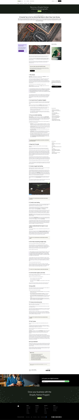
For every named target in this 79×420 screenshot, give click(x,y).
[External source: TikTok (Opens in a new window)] (57, 417)
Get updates (56, 86)
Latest (28, 3)
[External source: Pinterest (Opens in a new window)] (60, 417)
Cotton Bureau (41, 330)
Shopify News (21, 3)
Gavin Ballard (38, 208)
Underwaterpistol (46, 116)
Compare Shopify (46, 408)
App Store (36, 409)
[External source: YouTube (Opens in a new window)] (54, 417)
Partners (36, 410)
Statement (44, 76)
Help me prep (32, 70)
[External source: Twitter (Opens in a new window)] (47, 370)
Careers (27, 409)
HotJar (36, 218)
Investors (28, 410)
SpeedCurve (38, 172)
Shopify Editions (28, 408)
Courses (45, 410)
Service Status (55, 410)
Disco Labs (44, 208)
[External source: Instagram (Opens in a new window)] (56, 417)
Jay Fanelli (30, 330)
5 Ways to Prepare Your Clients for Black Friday (36, 359)
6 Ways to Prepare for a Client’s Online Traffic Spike (41, 269)
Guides (45, 409)
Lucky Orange (43, 218)
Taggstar (38, 280)
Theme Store (36, 408)
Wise (41, 85)
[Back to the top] (18, 406)
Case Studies (25, 3)
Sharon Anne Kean (31, 85)
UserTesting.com (36, 217)
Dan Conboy (30, 76)
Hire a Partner (54, 409)
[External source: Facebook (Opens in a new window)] (46, 370)
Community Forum (55, 408)
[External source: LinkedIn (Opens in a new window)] (49, 370)
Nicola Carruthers (31, 116)
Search (60, 3)
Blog (18, 3)
